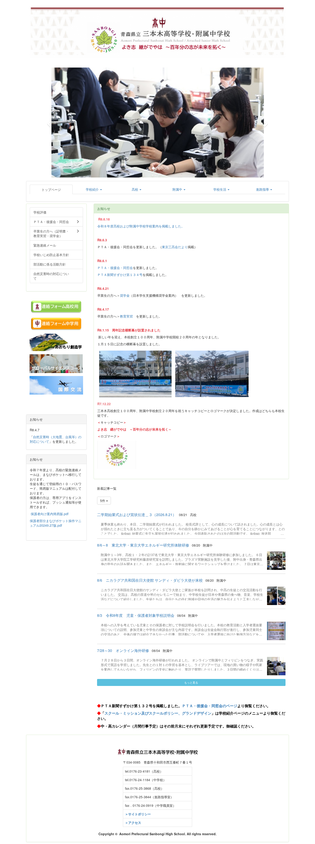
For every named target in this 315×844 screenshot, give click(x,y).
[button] (49, 122)
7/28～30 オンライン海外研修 (123, 650)
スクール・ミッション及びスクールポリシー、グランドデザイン (157, 713)
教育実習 (126, 316)
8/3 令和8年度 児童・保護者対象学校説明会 (135, 615)
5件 (103, 500)
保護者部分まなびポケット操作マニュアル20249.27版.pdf (55, 523)
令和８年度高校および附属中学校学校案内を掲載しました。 (140, 226)
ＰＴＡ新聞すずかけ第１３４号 (120, 274)
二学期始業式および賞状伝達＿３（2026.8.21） (136, 514)
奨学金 (125, 295)
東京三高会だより (175, 247)
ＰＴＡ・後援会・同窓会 (115, 267)
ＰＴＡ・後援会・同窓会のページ (209, 705)
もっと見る (191, 682)
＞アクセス (133, 822)
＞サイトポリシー (138, 814)
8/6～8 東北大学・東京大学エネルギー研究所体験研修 (143, 545)
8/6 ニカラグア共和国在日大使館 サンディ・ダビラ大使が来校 (150, 580)
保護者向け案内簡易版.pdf (49, 513)
